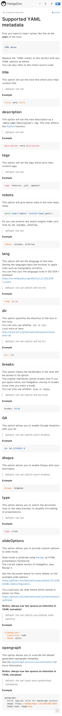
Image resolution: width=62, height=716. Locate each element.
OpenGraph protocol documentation (32, 662)
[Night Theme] (45, 3)
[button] (57, 711)
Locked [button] (56, 12)
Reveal (40, 557)
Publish (10, 126)
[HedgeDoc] (11, 3)
